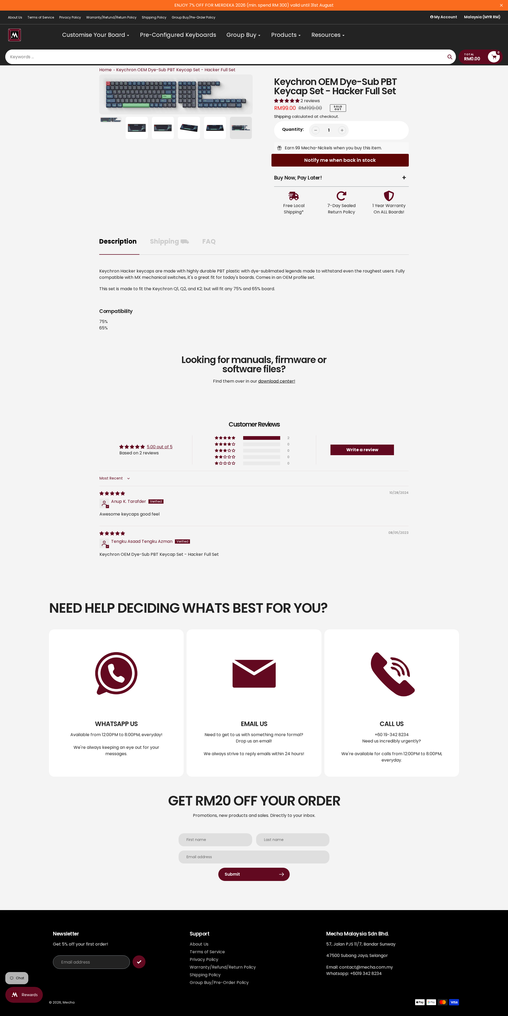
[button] (287, 101)
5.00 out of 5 (160, 447)
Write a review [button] (362, 450)
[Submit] (139, 961)
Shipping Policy (154, 17)
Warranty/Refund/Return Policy (111, 17)
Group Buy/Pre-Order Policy (193, 17)
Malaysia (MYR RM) (482, 17)
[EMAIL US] (254, 703)
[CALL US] (391, 703)
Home (105, 70)
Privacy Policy (70, 17)
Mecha (69, 1002)
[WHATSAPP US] (116, 703)
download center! (276, 381)
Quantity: (293, 129)
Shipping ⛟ (169, 241)
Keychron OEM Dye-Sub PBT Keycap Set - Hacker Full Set (175, 70)
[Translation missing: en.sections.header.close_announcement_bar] (501, 5)
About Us (15, 17)
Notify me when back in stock (340, 160)
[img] (112, 493)
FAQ (209, 241)
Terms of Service (41, 17)
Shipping (282, 116)
